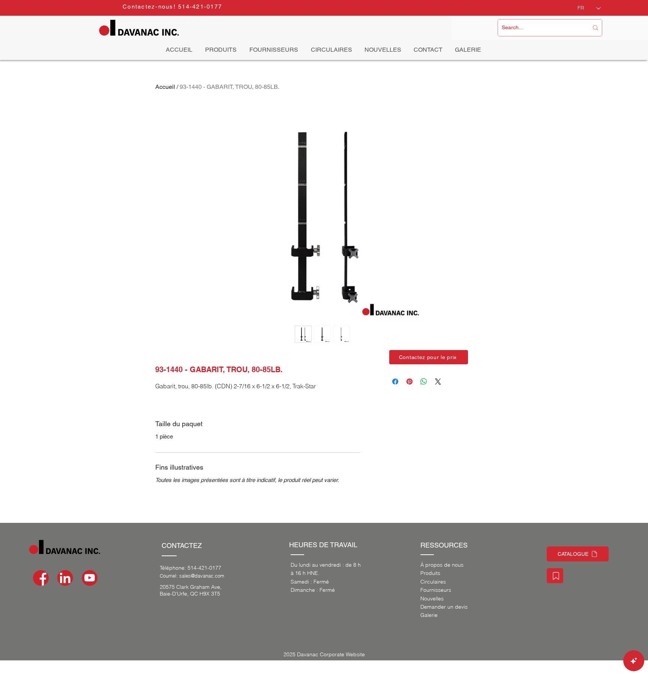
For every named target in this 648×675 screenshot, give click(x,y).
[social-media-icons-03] (89, 578)
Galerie (429, 615)
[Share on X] (438, 381)
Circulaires (433, 581)
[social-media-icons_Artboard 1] (65, 578)
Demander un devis (444, 606)
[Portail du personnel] (555, 575)
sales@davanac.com (201, 576)
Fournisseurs (435, 590)
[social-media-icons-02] (41, 578)
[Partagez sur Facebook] (395, 381)
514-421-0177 (204, 567)
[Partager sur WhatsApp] (423, 381)
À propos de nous (442, 564)
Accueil (165, 86)
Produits (430, 573)
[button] (428, 357)
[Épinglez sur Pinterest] (409, 381)
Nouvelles (432, 598)
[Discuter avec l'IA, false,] (633, 660)
